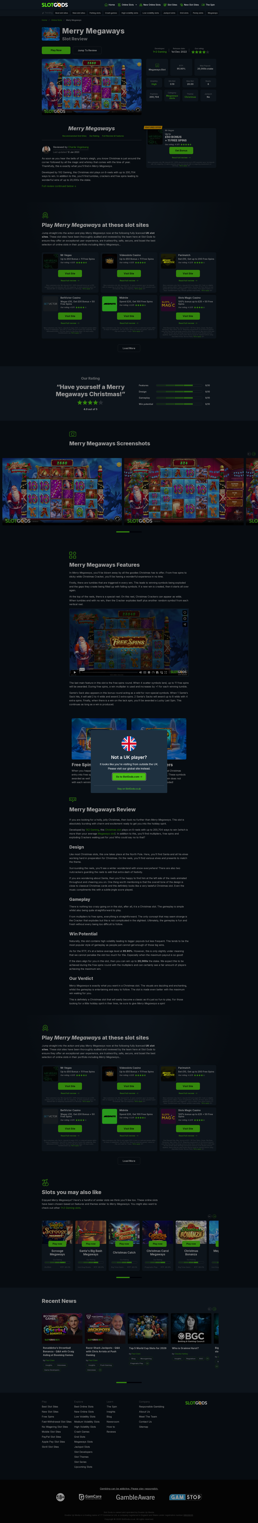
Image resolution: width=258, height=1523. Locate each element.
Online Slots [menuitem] (128, 4)
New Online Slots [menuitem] (152, 4)
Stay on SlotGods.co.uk (129, 789)
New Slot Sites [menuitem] (191, 4)
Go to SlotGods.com (128, 776)
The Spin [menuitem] (210, 4)
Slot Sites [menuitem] (172, 4)
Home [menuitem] (112, 4)
